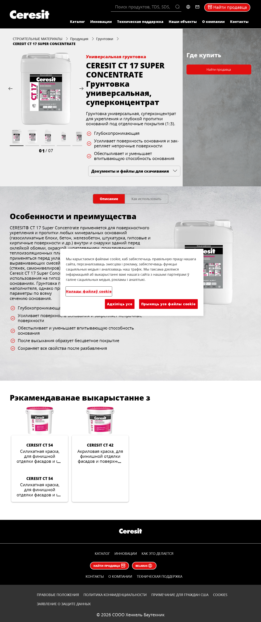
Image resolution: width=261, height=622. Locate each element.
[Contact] (197, 7)
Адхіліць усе (119, 303)
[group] (46, 103)
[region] (131, 282)
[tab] (109, 199)
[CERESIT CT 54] (39, 454)
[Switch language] (188, 7)
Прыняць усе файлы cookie (168, 303)
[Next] (80, 89)
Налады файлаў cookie (89, 291)
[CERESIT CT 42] (100, 454)
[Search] (178, 6)
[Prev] (11, 89)
